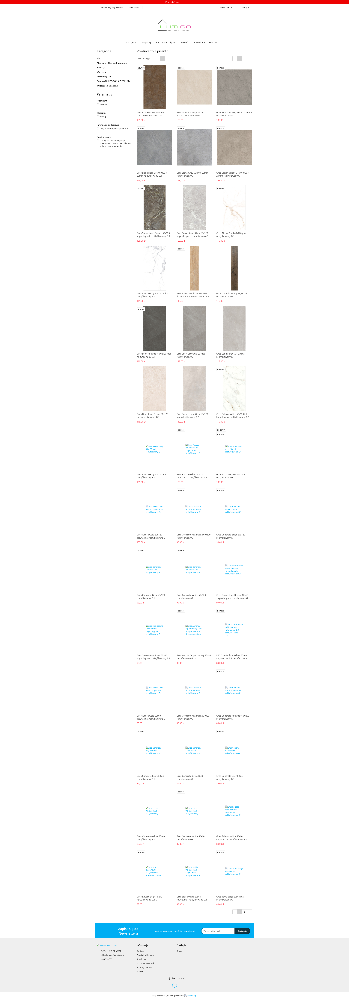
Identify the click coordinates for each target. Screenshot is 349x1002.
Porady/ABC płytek (166, 42)
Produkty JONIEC (105, 76)
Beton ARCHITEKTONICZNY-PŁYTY (114, 81)
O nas (179, 951)
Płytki (100, 58)
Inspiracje (147, 42)
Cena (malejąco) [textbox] (144, 58)
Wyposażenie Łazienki (108, 85)
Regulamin (142, 959)
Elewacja (101, 67)
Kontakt (213, 42)
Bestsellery (199, 42)
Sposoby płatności (145, 967)
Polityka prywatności (146, 963)
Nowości (185, 42)
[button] (142, 945)
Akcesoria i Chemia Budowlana (112, 63)
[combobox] (151, 58)
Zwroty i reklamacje (145, 955)
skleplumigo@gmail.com (112, 955)
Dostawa (141, 951)
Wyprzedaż (102, 72)
